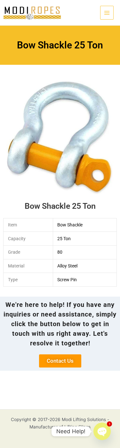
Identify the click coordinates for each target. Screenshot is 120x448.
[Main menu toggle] (107, 13)
